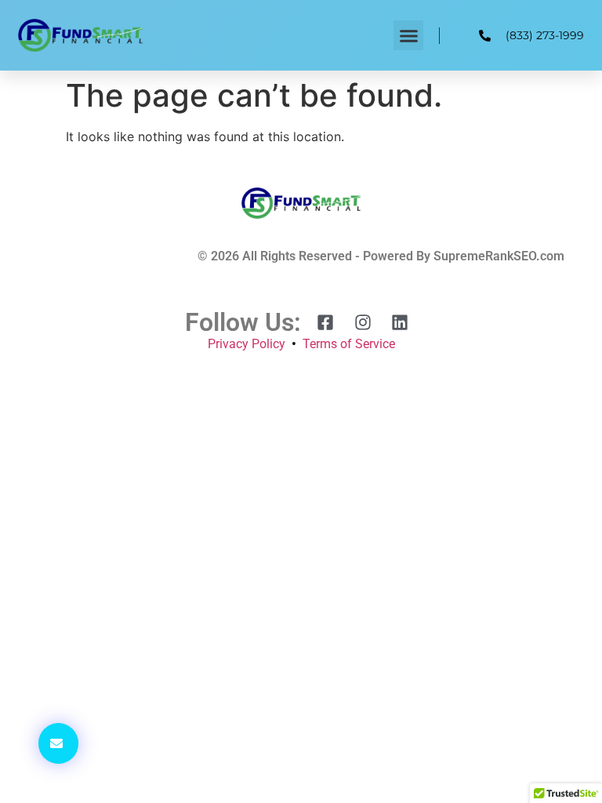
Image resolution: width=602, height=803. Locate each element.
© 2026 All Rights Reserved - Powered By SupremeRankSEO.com (381, 256)
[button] (408, 35)
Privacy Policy (246, 343)
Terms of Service (349, 343)
